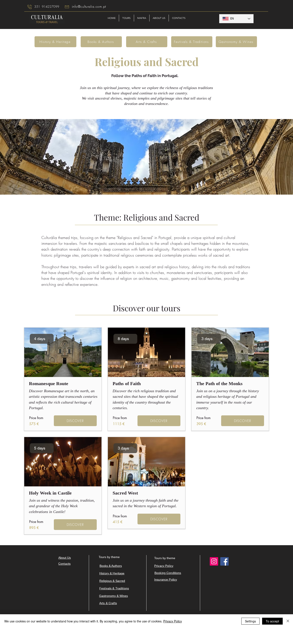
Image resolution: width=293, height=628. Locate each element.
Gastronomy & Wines (113, 596)
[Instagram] (214, 561)
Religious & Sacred (112, 581)
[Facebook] (224, 561)
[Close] (287, 621)
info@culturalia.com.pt (89, 6)
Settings (250, 621)
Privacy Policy (172, 621)
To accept (272, 621)
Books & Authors (111, 565)
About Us (64, 557)
